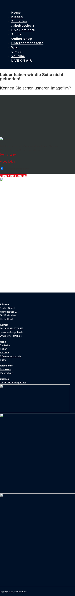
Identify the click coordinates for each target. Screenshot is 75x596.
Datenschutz (6, 373)
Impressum (5, 369)
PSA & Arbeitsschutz (10, 356)
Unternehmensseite (27, 43)
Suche (3, 360)
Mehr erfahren (8, 154)
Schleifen (4, 352)
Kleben (3, 349)
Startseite (5, 345)
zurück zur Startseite (13, 175)
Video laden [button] (7, 161)
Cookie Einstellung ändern (13, 382)
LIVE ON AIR (21, 60)
